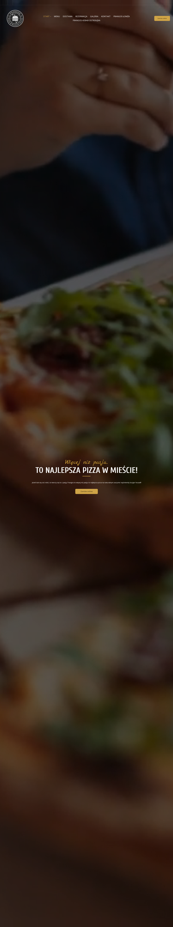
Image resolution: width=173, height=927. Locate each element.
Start (46, 16)
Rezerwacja (81, 16)
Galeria (94, 16)
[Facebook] (5, 2)
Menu (57, 16)
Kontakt (106, 16)
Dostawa (67, 16)
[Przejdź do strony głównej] (15, 18)
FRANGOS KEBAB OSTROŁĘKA (86, 20)
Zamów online (162, 18)
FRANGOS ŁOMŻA (121, 16)
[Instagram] (10, 2)
